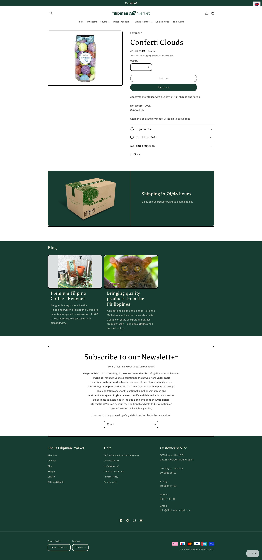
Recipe (51, 471)
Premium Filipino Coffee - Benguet (68, 296)
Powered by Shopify (206, 549)
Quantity (134, 61)
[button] (51, 13)
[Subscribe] (154, 424)
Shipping (147, 56)
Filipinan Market (192, 549)
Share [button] (137, 154)
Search (51, 477)
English (79, 547)
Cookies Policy (111, 461)
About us (52, 455)
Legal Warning (111, 466)
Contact (52, 461)
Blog (50, 466)
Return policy (111, 482)
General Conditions (114, 471)
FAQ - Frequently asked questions (121, 455)
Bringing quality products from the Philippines (125, 299)
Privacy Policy (144, 408)
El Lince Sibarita (56, 482)
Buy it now (164, 87)
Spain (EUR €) (58, 547)
